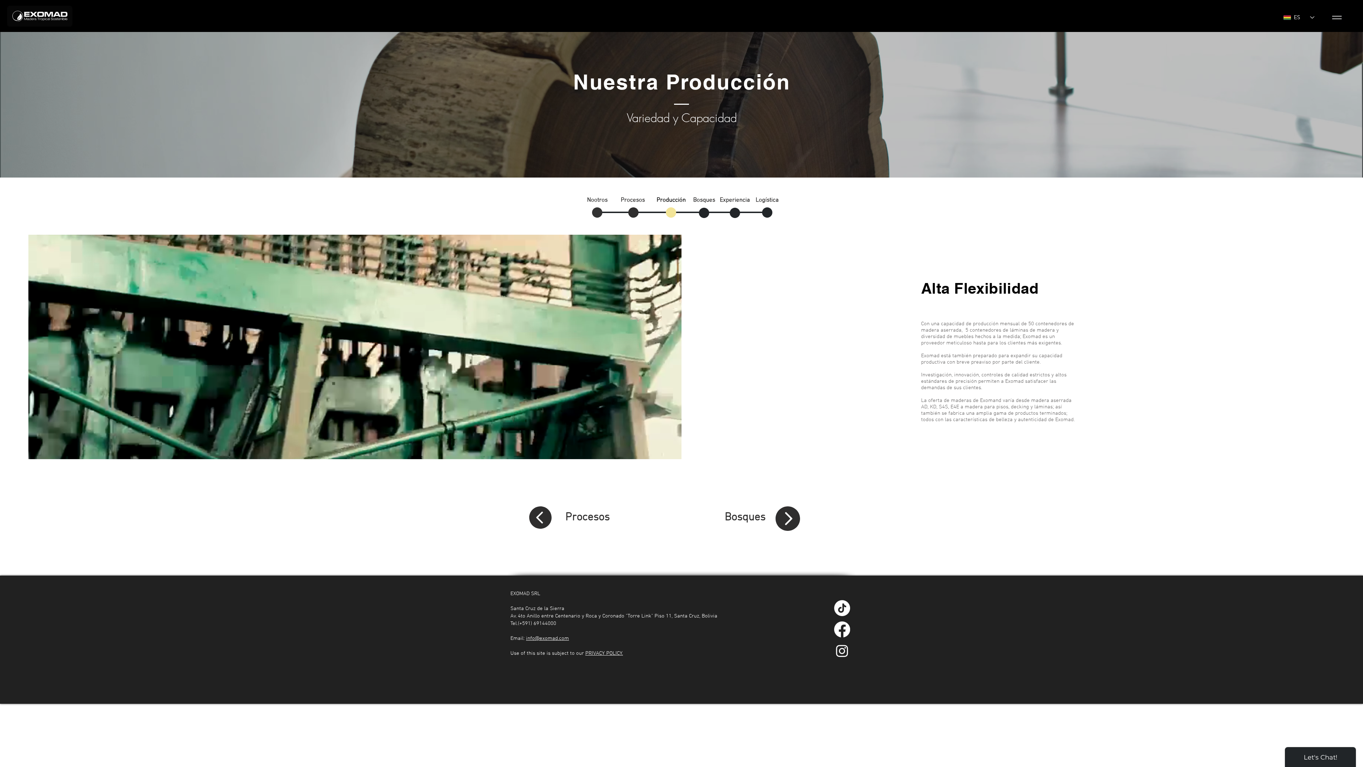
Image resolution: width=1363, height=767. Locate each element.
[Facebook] (842, 629)
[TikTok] (842, 608)
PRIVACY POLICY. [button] (604, 653)
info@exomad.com (547, 638)
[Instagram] (842, 651)
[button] (1337, 17)
